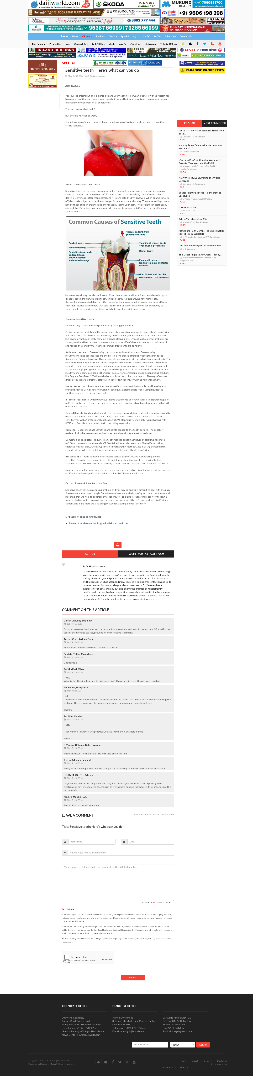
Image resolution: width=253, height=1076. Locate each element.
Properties (55, 44)
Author (90, 553)
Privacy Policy (221, 1064)
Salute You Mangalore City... (194, 219)
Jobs (67, 44)
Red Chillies (98, 44)
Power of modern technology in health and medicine (98, 523)
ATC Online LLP (181, 1067)
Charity (113, 36)
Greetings (135, 44)
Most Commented (214, 123)
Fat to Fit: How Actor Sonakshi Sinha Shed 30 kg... (201, 132)
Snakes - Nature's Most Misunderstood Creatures (200, 194)
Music (112, 44)
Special (125, 36)
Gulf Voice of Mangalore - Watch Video (200, 245)
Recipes (100, 36)
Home (183, 1061)
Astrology (150, 44)
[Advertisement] (203, 95)
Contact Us (186, 36)
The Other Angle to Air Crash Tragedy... (200, 254)
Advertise (170, 36)
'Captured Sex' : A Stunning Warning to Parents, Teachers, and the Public (200, 162)
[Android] (183, 44)
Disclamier (222, 1061)
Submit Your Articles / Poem (146, 553)
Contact (207, 1061)
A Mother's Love (188, 207)
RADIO (157, 36)
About (195, 1061)
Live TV (145, 36)
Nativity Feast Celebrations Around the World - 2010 (200, 147)
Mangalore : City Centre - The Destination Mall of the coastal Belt (201, 232)
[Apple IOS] (190, 44)
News (75, 36)
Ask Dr (122, 44)
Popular (189, 123)
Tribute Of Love (168, 44)
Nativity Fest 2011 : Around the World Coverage (199, 179)
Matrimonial (38, 44)
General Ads (81, 44)
